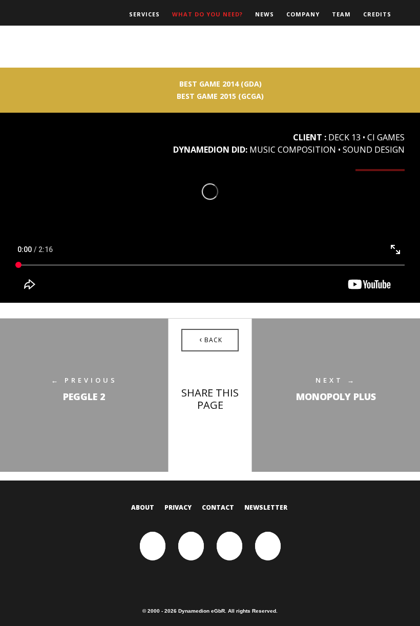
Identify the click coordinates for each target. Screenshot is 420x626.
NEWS (264, 14)
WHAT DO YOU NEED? (207, 14)
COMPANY (303, 14)
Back (210, 339)
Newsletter (265, 507)
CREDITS (377, 14)
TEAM (341, 14)
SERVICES (144, 14)
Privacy (178, 507)
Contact (218, 507)
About (142, 507)
